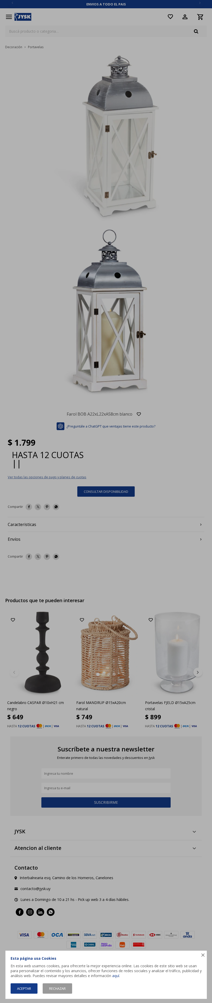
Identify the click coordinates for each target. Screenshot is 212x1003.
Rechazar (57, 988)
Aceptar (24, 988)
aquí (115, 975)
